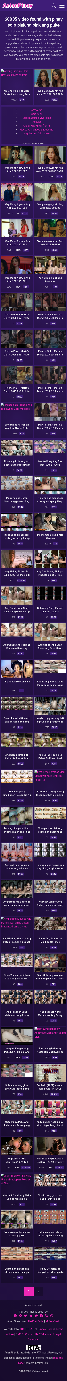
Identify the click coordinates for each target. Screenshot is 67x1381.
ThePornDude (35, 1321)
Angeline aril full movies (36, 133)
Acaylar (37, 121)
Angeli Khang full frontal (36, 125)
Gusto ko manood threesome (36, 129)
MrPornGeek (53, 1321)
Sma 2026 (36, 114)
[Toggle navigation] (62, 6)
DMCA (19, 1334)
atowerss (36, 110)
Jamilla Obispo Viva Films (37, 117)
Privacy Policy (46, 1329)
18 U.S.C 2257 (28, 1329)
